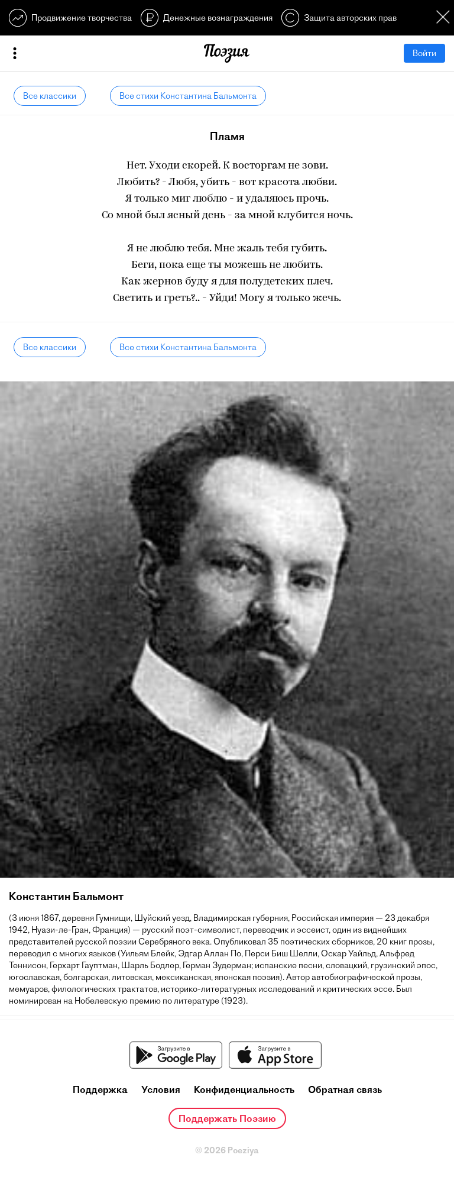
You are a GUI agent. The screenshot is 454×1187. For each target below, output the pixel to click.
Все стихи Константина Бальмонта (188, 95)
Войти (424, 53)
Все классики (49, 95)
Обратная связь (345, 1089)
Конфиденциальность (244, 1089)
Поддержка (100, 1089)
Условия (160, 1089)
